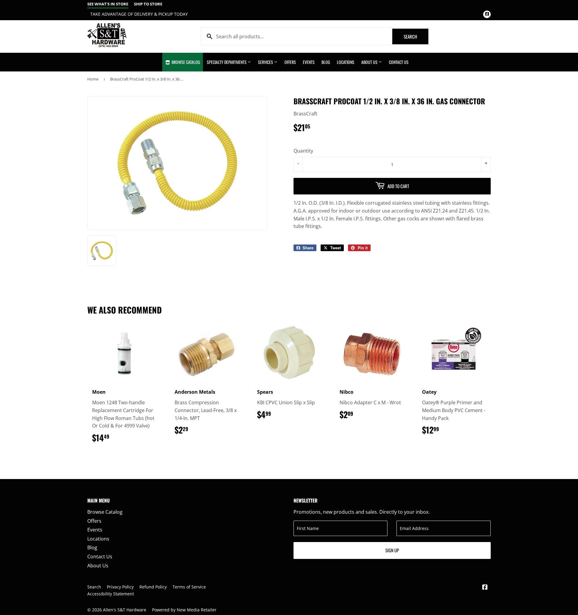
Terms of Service (189, 587)
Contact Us (399, 62)
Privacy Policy (120, 587)
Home (92, 79)
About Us (369, 62)
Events (309, 62)
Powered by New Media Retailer (184, 610)
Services (266, 62)
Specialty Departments (227, 62)
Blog (326, 62)
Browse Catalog (185, 62)
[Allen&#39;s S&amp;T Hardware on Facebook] (485, 587)
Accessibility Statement (110, 594)
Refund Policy (153, 587)
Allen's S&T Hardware (124, 610)
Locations (345, 62)
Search (416, 36)
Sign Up (392, 550)
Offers (290, 62)
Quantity (303, 150)
